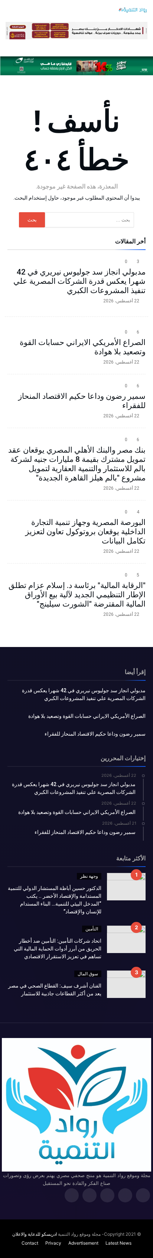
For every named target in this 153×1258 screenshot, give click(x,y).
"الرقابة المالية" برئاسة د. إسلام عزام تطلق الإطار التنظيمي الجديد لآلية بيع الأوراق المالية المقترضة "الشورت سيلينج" (77, 594)
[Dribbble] (89, 1195)
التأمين (91, 929)
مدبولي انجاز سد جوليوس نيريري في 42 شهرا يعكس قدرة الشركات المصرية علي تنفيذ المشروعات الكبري (79, 281)
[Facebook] (143, 1195)
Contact (30, 1243)
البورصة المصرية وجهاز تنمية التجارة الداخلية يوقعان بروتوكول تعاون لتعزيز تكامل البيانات (85, 531)
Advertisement (83, 1243)
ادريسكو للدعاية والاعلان (34, 1234)
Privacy (53, 1243)
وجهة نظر (89, 876)
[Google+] (107, 1195)
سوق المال (88, 973)
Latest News (118, 1243)
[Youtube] (72, 1195)
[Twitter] (125, 1195)
